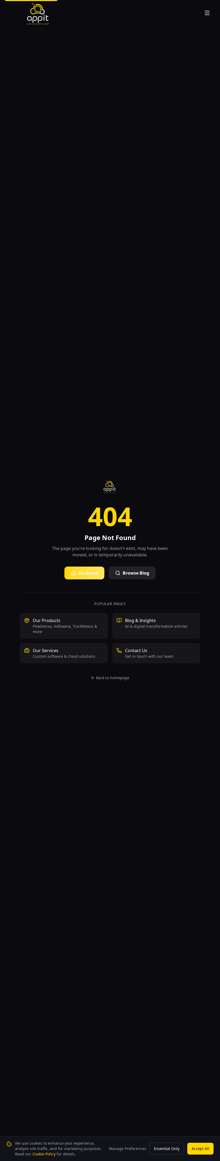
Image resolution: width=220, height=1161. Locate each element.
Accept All (200, 1148)
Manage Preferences (127, 1148)
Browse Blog (136, 573)
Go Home (88, 573)
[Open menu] (208, 13)
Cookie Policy (44, 1153)
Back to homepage (112, 677)
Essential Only (166, 1148)
